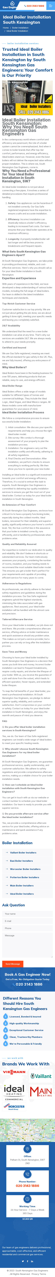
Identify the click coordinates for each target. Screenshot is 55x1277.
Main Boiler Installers (22, 885)
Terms (43, 1274)
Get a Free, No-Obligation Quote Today (27, 979)
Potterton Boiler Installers (24, 877)
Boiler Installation (20, 27)
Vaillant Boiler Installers (23, 852)
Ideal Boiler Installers (22, 893)
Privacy (35, 1274)
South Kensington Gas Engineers (32, 1270)
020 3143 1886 (35, 5)
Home (6, 27)
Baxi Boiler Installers (21, 860)
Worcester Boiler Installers (25, 869)
